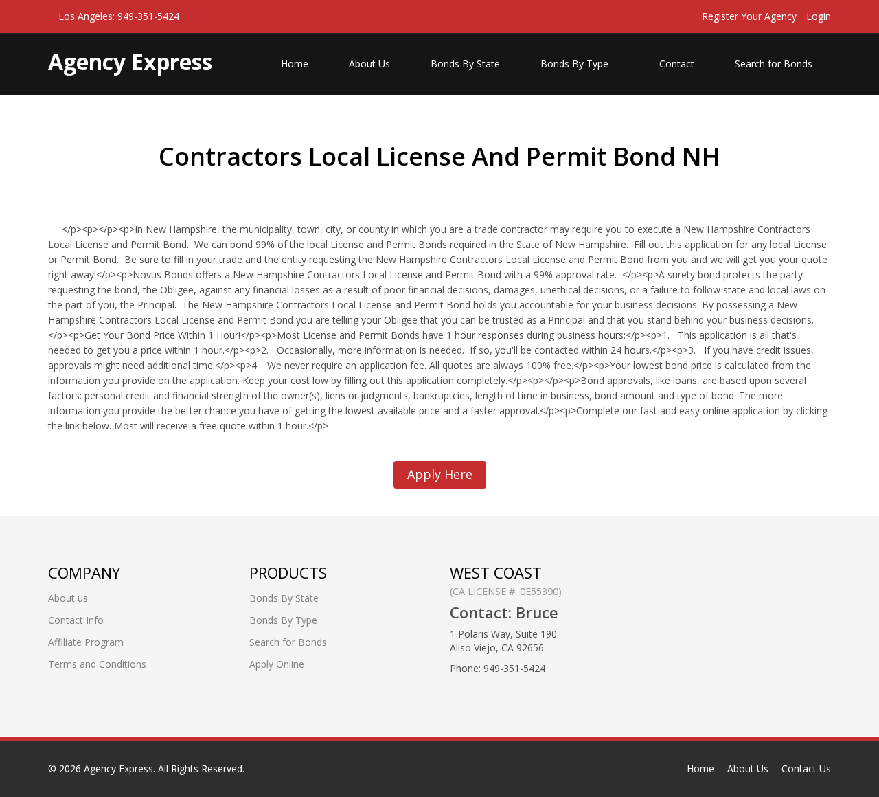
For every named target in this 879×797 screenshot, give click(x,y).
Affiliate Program (86, 642)
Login (818, 16)
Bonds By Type (575, 63)
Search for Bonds (773, 63)
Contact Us (806, 768)
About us (68, 598)
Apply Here (439, 474)
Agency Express (118, 768)
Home (294, 63)
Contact (676, 63)
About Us (369, 63)
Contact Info (76, 620)
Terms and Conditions (97, 664)
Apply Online (276, 664)
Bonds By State (465, 63)
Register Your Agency (749, 16)
